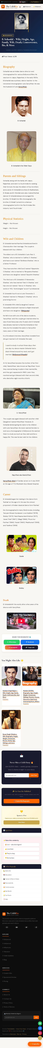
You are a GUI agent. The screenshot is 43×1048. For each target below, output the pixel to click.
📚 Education (7, 875)
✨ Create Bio (34, 1044)
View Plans (21, 822)
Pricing (6, 981)
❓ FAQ (5, 899)
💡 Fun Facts (7, 895)
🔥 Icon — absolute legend (13, 844)
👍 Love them (9, 849)
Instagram (13, 647)
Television (7, 952)
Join (36, 1017)
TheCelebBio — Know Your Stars (16, 1029)
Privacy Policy (8, 1003)
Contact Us (7, 999)
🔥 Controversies (8, 887)
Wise (18, 1034)
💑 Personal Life (8, 883)
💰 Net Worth (7, 891)
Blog (5, 960)
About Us (7, 995)
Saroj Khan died (9, 481)
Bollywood (7, 939)
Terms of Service (9, 1007)
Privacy (24, 1034)
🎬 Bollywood (27, 6)
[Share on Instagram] (40, 1033)
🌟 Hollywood (37, 6)
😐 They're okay (10, 853)
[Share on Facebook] (40, 1028)
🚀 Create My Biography (22, 801)
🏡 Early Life (7, 871)
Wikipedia (25, 311)
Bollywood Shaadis (19, 354)
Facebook (31, 642)
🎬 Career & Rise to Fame (11, 879)
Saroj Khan (22, 87)
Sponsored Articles (10, 977)
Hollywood (7, 943)
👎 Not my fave (9, 858)
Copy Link (31, 647)
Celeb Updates (9, 956)
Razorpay (13, 1034)
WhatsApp (12, 642)
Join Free (34, 775)
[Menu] (20, 7)
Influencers (7, 947)
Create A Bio (8, 973)
